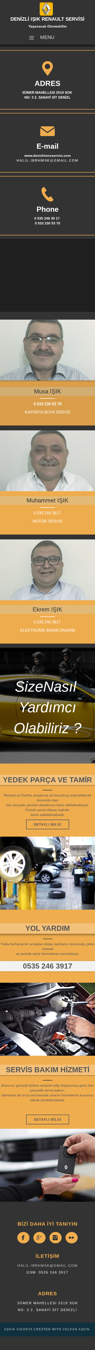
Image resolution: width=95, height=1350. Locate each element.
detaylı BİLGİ (47, 824)
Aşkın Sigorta (18, 1329)
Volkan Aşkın (76, 1329)
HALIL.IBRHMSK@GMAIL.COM (47, 160)
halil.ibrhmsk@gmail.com (48, 1265)
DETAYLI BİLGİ (47, 1119)
